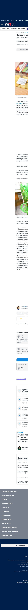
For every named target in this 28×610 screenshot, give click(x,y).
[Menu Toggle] (2, 24)
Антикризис (20, 313)
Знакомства (14, 20)
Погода (21, 20)
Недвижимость (5, 20)
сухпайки (19, 103)
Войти (22, 369)
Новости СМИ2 (21, 379)
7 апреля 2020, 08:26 (21, 44)
